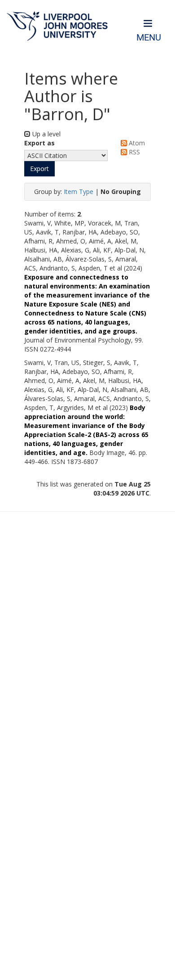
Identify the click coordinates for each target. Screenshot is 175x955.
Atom (136, 143)
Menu (148, 37)
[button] (39, 168)
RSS (133, 152)
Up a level (46, 134)
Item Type (78, 191)
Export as (39, 143)
